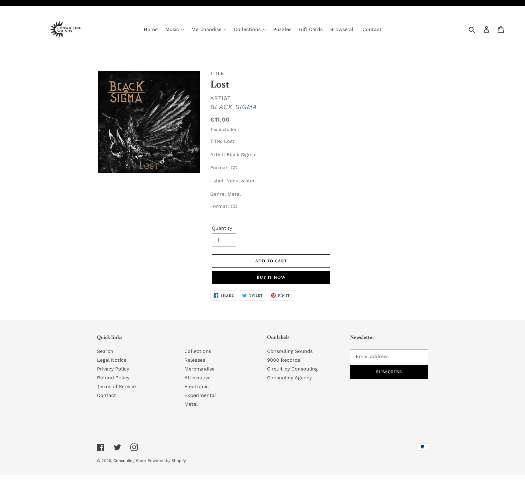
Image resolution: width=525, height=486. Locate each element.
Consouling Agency (289, 378)
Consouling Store (129, 460)
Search (105, 351)
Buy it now (271, 277)
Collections (197, 351)
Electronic (196, 386)
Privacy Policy (113, 369)
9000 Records (283, 360)
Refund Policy (113, 378)
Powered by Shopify (167, 460)
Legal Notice (111, 360)
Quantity (222, 228)
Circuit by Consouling (292, 369)
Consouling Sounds (290, 351)
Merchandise (199, 369)
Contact (106, 395)
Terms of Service (116, 386)
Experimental (200, 395)
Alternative (197, 378)
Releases (194, 360)
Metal (191, 404)
